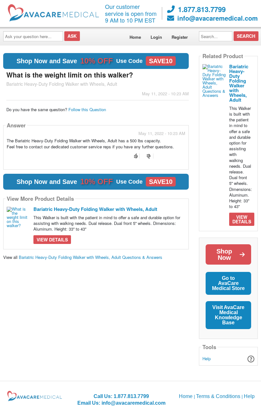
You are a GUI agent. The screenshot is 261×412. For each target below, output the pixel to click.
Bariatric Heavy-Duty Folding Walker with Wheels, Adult (95, 209)
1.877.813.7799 (202, 9)
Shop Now (224, 254)
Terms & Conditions (218, 396)
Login (156, 37)
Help (206, 358)
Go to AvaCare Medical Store (228, 283)
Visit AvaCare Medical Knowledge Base (228, 315)
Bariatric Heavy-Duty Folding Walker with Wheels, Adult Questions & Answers (90, 257)
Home (135, 37)
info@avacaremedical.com (217, 18)
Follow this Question (87, 109)
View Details (52, 239)
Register (180, 37)
